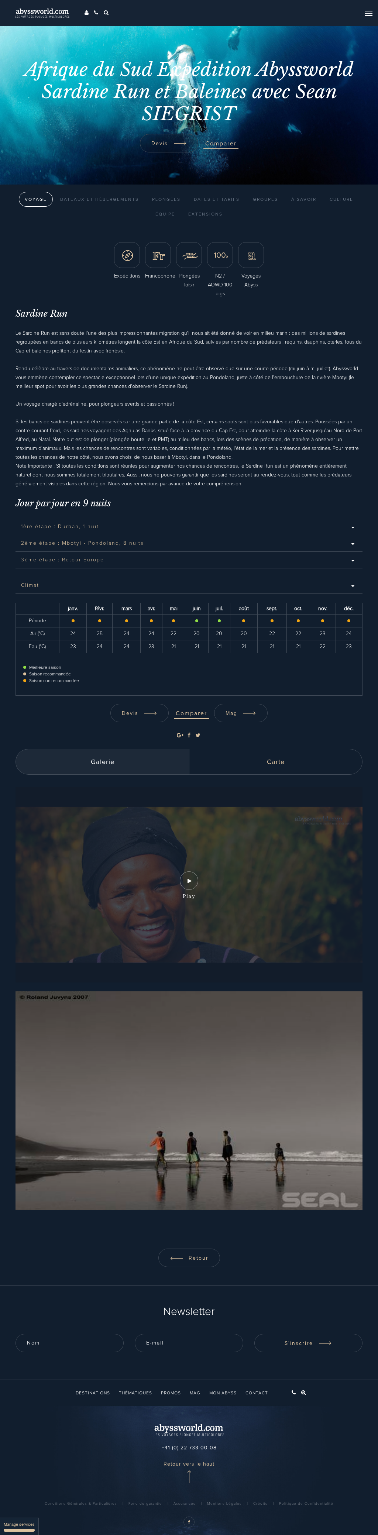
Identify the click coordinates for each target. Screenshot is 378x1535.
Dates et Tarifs (217, 199)
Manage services (19, 1524)
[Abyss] (46, 13)
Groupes (265, 199)
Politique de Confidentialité (306, 1503)
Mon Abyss (223, 1393)
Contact (256, 1393)
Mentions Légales (224, 1503)
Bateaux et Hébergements (99, 199)
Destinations (93, 1393)
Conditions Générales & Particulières (81, 1503)
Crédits (260, 1503)
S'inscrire (300, 1343)
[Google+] (180, 735)
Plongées (166, 199)
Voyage (36, 199)
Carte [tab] (276, 762)
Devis (160, 143)
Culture (341, 199)
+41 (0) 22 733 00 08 (189, 1447)
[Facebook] (189, 735)
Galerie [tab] (102, 762)
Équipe (165, 214)
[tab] (189, 527)
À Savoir (303, 199)
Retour (197, 1258)
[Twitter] (198, 735)
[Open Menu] (369, 13)
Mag (233, 713)
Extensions (205, 214)
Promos (171, 1393)
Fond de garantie (145, 1503)
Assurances (184, 1503)
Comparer (221, 144)
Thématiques (135, 1393)
